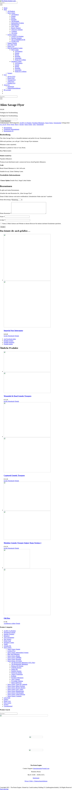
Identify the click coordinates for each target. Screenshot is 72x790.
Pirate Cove (7, 701)
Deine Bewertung (6, 199)
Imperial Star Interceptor (13, 331)
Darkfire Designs (16, 671)
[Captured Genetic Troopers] (38, 437)
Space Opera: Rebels (14, 656)
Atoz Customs (15, 679)
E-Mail (2, 220)
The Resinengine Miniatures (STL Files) (23, 662)
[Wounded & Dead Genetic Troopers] (38, 372)
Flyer (8, 124)
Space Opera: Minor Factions (16, 686)
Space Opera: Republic (14, 659)
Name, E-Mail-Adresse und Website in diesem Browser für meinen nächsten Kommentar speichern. (31, 223)
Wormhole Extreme (9, 632)
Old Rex (7, 618)
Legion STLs (11, 651)
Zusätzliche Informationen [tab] (11, 129)
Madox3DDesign (16, 682)
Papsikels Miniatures (38, 123)
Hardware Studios (16, 672)
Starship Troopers (9, 634)
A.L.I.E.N (3, 124)
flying (12, 124)
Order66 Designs (16, 667)
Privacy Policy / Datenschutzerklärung (36, 781)
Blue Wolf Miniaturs (14, 654)
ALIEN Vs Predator (26, 123)
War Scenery (7, 639)
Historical (6, 636)
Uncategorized (8, 706)
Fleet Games (7, 703)
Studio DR (14, 669)
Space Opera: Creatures (14, 696)
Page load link (4, 789)
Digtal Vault (7, 641)
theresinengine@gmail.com (41, 768)
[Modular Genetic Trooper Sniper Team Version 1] (38, 511)
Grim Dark (7, 698)
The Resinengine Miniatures (19, 664)
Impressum (36, 778)
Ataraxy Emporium (17, 674)
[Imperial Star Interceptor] (38, 281)
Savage (21, 124)
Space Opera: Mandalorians (16, 691)
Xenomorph (40, 124)
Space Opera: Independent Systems (18, 652)
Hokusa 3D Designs (17, 666)
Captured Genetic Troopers (14, 475)
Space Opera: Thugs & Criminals (17, 684)
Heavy (17, 124)
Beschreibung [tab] (8, 127)
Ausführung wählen (10, 623)
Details (17, 336)
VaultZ (6, 644)
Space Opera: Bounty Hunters (16, 688)
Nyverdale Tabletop (17, 681)
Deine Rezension (5, 213)
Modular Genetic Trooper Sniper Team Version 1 (22, 543)
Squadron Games (9, 642)
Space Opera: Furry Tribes (15, 689)
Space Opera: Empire (14, 649)
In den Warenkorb (5, 121)
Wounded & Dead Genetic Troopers (17, 396)
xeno (34, 124)
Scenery (6, 704)
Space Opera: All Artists (15, 661)
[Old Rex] (38, 582)
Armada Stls (7, 646)
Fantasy (6, 699)
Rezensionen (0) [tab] (8, 131)
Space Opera (49, 123)
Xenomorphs (57, 123)
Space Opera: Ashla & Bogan (16, 694)
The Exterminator (9, 637)
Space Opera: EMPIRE (14, 657)
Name (2, 216)
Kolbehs (13, 676)
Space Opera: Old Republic (16, 693)
